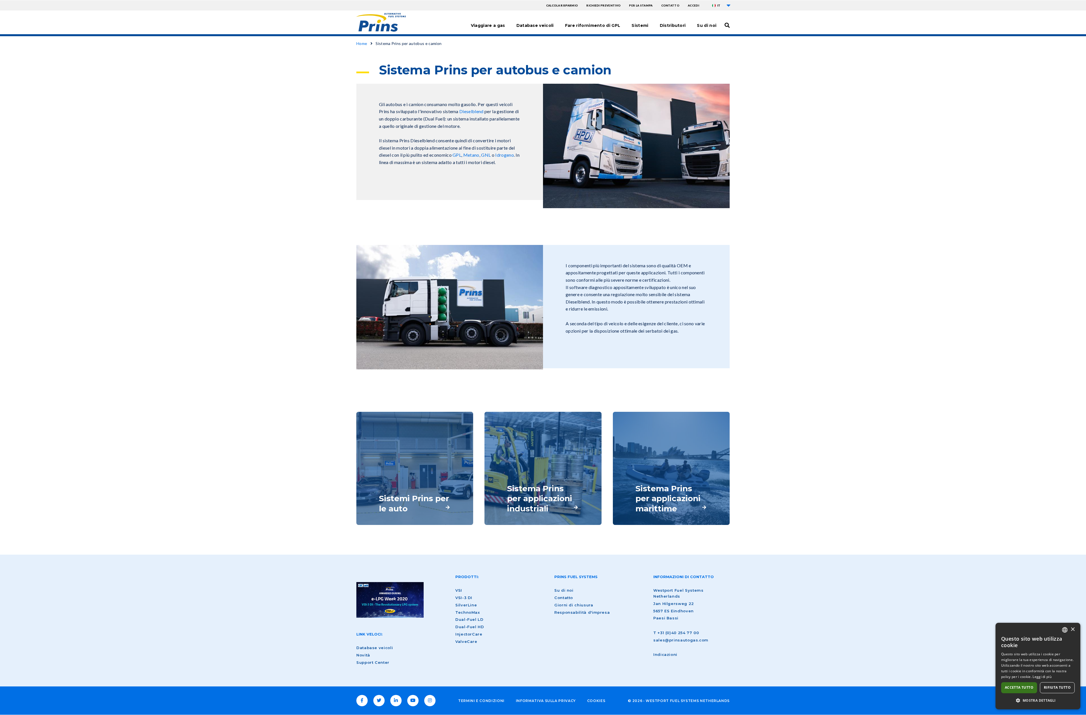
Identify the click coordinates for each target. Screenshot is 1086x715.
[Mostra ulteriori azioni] (728, 5)
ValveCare (466, 641)
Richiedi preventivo (603, 5)
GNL (486, 155)
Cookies (596, 701)
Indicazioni (665, 654)
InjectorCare (468, 634)
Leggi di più (1042, 676)
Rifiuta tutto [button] (1057, 687)
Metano (471, 155)
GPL (457, 155)
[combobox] (1065, 630)
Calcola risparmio (562, 5)
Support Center (372, 662)
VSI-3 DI (463, 597)
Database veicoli (535, 25)
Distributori (673, 25)
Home (361, 43)
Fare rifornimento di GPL (592, 25)
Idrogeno (504, 155)
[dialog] (1038, 666)
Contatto (670, 5)
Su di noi (706, 25)
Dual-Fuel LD (469, 619)
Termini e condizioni (481, 701)
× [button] (1072, 629)
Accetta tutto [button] (1019, 687)
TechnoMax (467, 612)
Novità (363, 655)
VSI (458, 590)
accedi (693, 5)
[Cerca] (727, 25)
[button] (1038, 700)
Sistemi (640, 25)
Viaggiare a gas (488, 25)
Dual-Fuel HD (469, 626)
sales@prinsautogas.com (680, 640)
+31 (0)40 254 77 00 (678, 632)
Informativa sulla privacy (546, 701)
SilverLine (466, 605)
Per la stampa (640, 5)
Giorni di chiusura (573, 605)
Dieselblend (471, 111)
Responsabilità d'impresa (582, 612)
